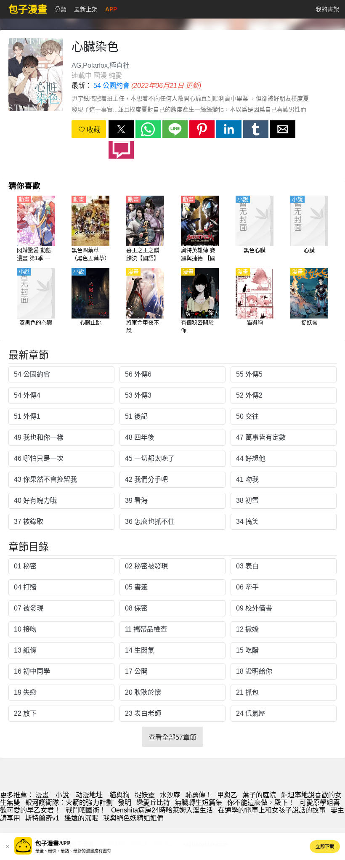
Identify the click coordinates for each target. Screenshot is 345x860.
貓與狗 (119, 795)
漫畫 (42, 795)
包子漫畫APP (53, 843)
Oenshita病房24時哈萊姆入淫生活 (162, 810)
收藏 (92, 129)
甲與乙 (227, 795)
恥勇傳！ (198, 795)
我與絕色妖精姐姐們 (133, 818)
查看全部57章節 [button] (172, 737)
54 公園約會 (111, 85)
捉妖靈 (145, 795)
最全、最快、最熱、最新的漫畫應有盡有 (73, 851)
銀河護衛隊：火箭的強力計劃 (69, 802)
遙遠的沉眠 (81, 818)
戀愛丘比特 (153, 802)
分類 (60, 9)
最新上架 (86, 9)
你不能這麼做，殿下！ (261, 802)
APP (111, 9)
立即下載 (325, 846)
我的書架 (327, 9)
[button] (121, 129)
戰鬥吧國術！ (86, 810)
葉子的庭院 (259, 795)
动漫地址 (89, 795)
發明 (124, 802)
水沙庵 (170, 795)
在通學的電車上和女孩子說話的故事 (272, 810)
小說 (62, 795)
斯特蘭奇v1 (42, 818)
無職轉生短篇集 (198, 802)
